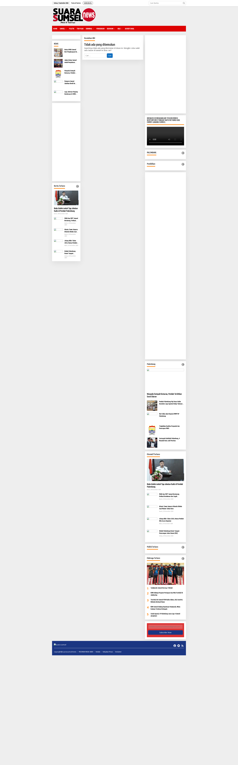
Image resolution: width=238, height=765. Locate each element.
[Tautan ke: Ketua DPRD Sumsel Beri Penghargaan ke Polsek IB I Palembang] (58, 52)
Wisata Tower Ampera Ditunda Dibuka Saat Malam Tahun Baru (71, 231)
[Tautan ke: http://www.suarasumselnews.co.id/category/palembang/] (182, 152)
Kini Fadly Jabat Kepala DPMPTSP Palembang (169, 415)
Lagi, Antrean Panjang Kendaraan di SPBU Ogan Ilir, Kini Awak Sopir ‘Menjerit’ (71, 93)
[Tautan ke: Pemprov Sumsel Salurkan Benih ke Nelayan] (58, 84)
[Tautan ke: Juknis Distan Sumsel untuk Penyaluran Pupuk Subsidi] (58, 63)
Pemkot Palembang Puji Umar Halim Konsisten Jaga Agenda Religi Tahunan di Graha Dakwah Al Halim (171, 403)
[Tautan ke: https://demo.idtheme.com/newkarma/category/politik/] (182, 547)
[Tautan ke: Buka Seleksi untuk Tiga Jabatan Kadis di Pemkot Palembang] (66, 198)
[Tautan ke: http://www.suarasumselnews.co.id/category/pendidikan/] (182, 164)
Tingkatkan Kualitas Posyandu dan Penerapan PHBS (169, 427)
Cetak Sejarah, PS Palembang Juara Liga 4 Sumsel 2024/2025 (165, 615)
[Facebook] (174, 645)
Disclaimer (118, 652)
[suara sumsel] (74, 16)
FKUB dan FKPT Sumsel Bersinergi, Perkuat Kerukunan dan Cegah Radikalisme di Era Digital (71, 219)
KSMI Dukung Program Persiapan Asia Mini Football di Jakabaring (167, 594)
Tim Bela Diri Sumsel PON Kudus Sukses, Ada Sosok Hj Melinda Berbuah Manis (166, 601)
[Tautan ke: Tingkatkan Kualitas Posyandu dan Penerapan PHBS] (152, 430)
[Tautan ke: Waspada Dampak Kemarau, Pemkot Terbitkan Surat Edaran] (58, 73)
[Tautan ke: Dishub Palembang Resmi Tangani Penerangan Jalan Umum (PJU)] (58, 254)
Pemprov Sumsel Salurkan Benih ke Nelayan (69, 82)
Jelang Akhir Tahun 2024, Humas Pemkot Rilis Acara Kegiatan (70, 242)
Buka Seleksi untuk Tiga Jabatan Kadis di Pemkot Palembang (66, 209)
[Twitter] (178, 645)
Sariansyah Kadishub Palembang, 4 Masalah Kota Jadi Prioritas (169, 439)
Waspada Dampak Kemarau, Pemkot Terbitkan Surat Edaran (71, 72)
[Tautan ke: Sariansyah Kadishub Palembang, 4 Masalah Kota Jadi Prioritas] (152, 442)
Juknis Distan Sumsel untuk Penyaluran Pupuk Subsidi (70, 61)
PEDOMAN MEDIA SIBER (86, 652)
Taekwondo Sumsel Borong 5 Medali (162, 588)
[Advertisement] (66, 142)
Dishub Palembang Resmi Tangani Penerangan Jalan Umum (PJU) (69, 252)
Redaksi (98, 652)
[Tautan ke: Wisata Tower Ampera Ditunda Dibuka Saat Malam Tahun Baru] (58, 232)
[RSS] (182, 645)
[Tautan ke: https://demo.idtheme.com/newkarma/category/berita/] (77, 186)
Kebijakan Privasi (108, 652)
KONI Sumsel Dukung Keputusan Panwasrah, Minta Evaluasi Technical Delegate (165, 608)
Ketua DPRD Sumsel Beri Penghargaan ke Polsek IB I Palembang (71, 51)
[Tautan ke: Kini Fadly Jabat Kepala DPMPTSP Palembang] (152, 417)
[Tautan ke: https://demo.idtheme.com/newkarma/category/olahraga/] (182, 558)
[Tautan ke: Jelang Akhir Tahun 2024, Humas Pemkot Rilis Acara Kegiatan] (58, 243)
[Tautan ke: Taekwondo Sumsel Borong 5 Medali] (165, 574)
